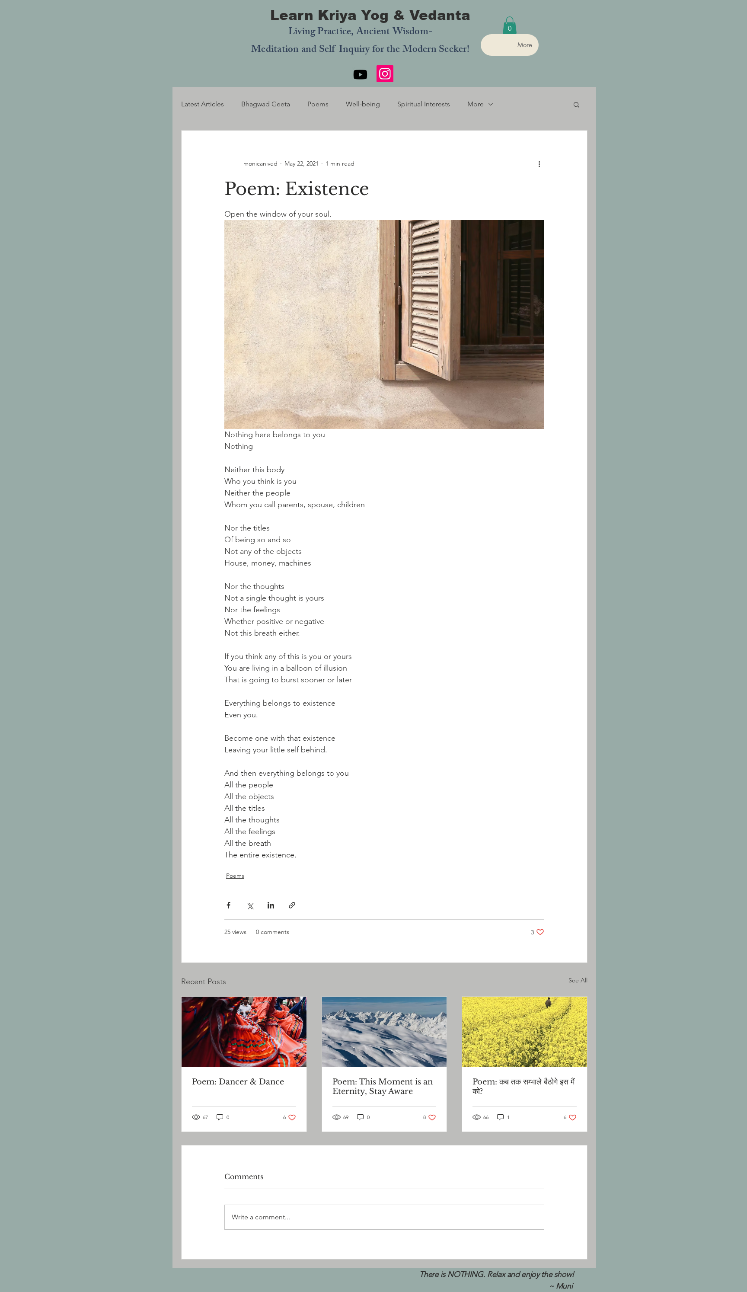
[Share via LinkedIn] (271, 905)
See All (577, 980)
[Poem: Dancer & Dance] (244, 1032)
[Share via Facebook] (228, 905)
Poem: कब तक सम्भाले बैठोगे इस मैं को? (523, 1086)
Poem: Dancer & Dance (238, 1082)
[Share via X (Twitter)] (250, 905)
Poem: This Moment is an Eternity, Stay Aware (382, 1086)
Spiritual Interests (423, 104)
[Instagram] (385, 73)
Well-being (363, 104)
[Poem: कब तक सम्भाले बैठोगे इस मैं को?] (524, 1032)
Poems (318, 104)
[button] (509, 25)
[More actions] (539, 163)
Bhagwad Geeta (265, 104)
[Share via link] (292, 905)
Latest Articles (202, 104)
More (475, 104)
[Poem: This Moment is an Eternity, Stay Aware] (384, 1032)
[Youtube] (360, 75)
